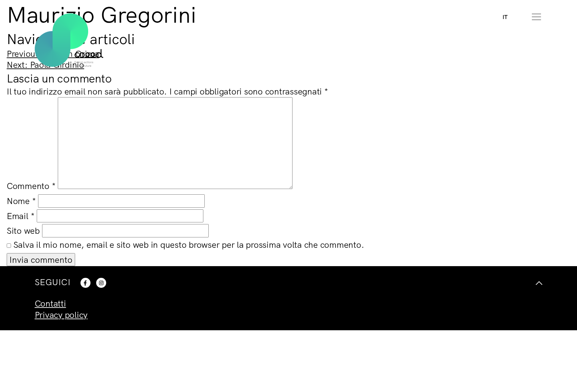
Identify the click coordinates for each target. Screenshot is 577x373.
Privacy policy (61, 314)
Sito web (23, 230)
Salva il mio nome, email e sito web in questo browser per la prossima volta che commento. (188, 244)
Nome (21, 200)
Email (20, 215)
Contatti (50, 303)
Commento (31, 185)
